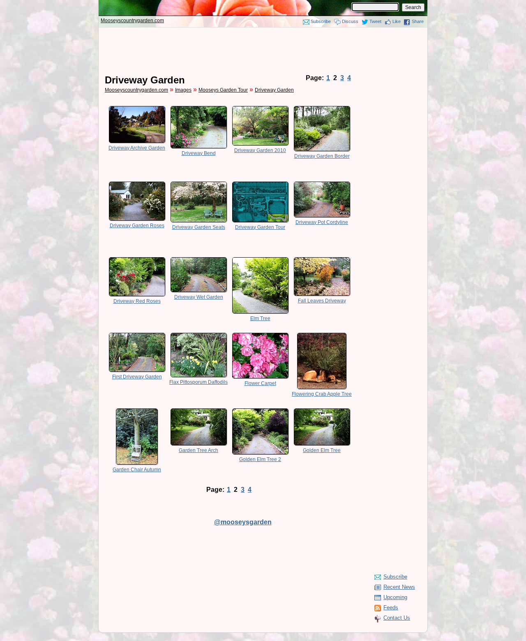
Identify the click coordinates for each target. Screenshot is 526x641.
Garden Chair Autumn (137, 470)
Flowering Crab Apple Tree (322, 394)
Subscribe (321, 21)
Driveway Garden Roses (137, 225)
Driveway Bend (199, 153)
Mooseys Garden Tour (223, 90)
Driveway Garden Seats (198, 227)
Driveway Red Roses (137, 301)
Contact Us (396, 618)
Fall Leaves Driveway (322, 301)
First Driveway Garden (137, 377)
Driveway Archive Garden (136, 148)
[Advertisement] (263, 50)
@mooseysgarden (243, 522)
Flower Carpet (260, 383)
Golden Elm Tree (322, 450)
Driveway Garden (274, 90)
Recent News (399, 587)
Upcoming (395, 597)
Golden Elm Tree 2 (260, 459)
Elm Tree (260, 318)
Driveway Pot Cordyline (321, 222)
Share (418, 21)
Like (396, 21)
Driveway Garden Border (322, 156)
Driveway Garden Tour (260, 227)
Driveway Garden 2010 (260, 150)
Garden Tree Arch (198, 450)
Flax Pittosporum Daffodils (198, 382)
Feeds (390, 607)
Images (183, 90)
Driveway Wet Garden (198, 297)
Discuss (350, 21)
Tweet (375, 21)
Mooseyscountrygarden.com (132, 20)
